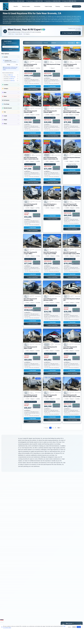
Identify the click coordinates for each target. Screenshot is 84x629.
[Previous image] (25, 53)
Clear (17, 64)
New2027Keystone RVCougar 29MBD (50, 395)
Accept (78, 626)
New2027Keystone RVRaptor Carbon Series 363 (31, 158)
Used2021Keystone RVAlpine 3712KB (30, 347)
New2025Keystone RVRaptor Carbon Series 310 (51, 158)
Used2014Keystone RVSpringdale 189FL (30, 204)
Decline (74, 626)
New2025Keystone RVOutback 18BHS (50, 111)
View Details (33, 86)
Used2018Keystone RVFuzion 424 (50, 347)
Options (69, 626)
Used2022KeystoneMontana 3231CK (71, 158)
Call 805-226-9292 (72, 166)
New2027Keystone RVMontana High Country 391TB (71, 253)
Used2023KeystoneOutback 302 (71, 299)
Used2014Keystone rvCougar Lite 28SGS (50, 204)
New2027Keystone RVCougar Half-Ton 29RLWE (70, 204)
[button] (42, 31)
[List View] (79, 42)
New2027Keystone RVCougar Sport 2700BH (50, 253)
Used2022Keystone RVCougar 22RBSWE (70, 65)
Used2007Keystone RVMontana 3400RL (70, 347)
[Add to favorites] (40, 58)
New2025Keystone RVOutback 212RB (30, 111)
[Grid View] (77, 42)
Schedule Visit (77, 6)
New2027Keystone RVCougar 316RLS (30, 253)
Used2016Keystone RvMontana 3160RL (50, 299)
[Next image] (40, 53)
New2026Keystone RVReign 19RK (52, 65)
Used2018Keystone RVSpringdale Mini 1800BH (30, 395)
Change (8, 64)
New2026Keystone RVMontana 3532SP (30, 65)
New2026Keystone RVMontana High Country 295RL (71, 111)
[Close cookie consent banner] (82, 626)
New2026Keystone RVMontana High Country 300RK (71, 395)
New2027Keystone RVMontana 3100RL (30, 299)
